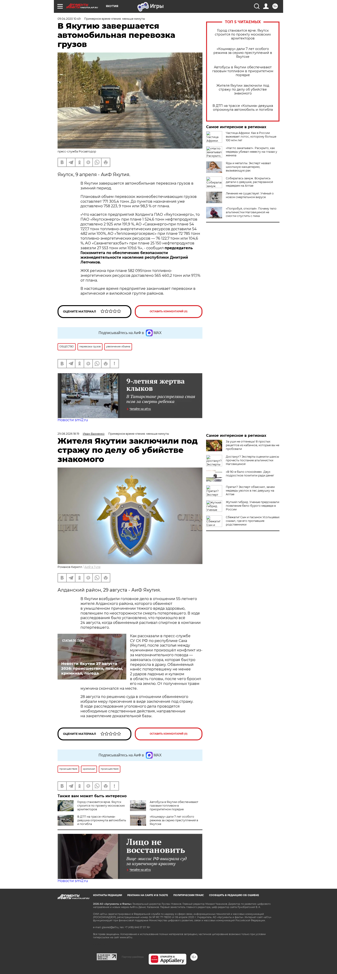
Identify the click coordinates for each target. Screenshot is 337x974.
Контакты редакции (107, 895)
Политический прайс (188, 895)
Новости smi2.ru (73, 420)
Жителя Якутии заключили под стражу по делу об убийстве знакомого (242, 89)
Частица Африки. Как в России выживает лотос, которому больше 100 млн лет (251, 136)
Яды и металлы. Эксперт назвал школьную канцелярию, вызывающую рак (248, 166)
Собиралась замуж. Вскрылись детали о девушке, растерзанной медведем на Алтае (249, 182)
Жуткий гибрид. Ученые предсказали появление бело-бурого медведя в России (252, 505)
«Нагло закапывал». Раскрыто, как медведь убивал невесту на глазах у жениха (251, 151)
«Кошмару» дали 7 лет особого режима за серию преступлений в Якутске (242, 53)
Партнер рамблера (133, 956)
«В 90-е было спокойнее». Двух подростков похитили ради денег (250, 473)
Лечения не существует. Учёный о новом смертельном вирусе (250, 195)
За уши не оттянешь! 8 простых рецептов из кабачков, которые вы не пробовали (252, 445)
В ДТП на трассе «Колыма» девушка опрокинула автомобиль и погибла (243, 108)
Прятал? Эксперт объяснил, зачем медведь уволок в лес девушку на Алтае (250, 490)
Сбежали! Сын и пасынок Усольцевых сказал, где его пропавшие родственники (252, 520)
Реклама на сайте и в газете (147, 895)
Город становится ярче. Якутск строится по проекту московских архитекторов (243, 34)
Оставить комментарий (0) (169, 311)
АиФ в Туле (92, 567)
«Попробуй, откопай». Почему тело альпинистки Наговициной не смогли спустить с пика (251, 212)
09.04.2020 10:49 (69, 18)
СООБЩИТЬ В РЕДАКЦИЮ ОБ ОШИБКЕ (234, 895)
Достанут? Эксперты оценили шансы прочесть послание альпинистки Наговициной (252, 460)
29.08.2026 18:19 (68, 433)
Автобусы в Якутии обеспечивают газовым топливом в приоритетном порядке (242, 71)
